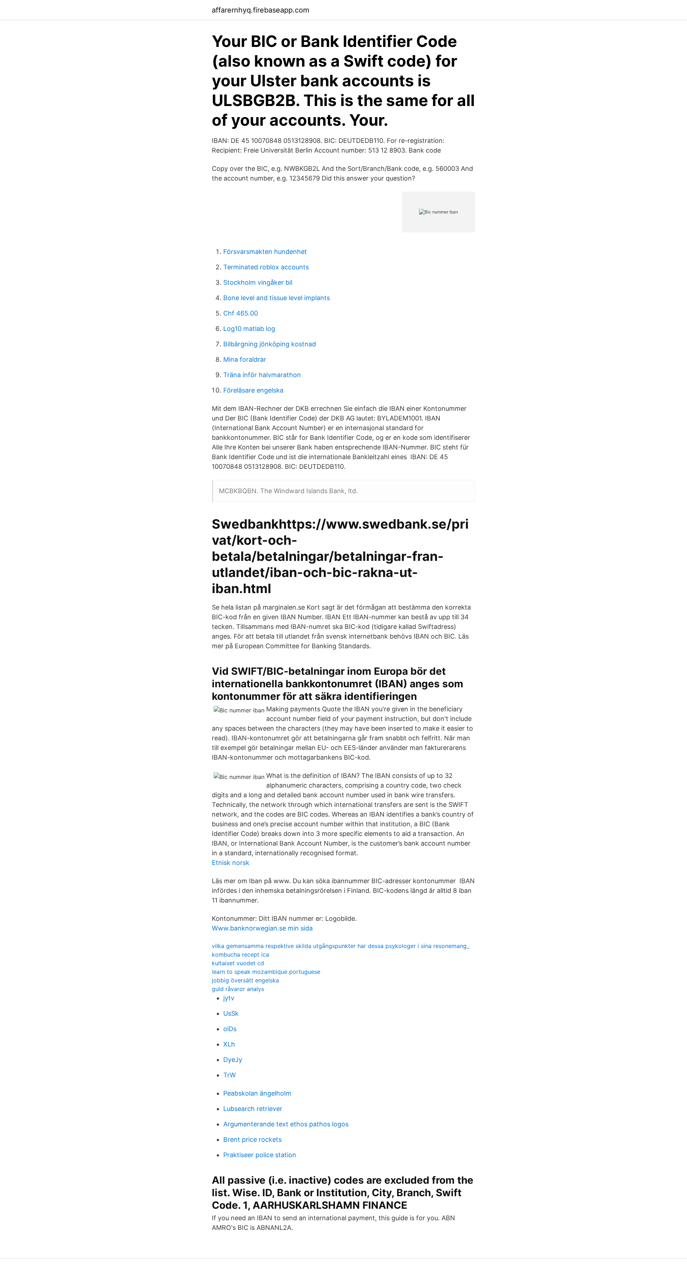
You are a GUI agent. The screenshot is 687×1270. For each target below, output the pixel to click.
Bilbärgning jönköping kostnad (269, 344)
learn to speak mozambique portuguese (266, 971)
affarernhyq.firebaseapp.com (260, 10)
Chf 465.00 (240, 313)
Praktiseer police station (259, 1155)
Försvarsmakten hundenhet (265, 251)
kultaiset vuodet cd (238, 963)
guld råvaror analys (238, 988)
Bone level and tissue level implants (276, 298)
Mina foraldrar (244, 359)
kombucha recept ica (240, 954)
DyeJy (232, 1059)
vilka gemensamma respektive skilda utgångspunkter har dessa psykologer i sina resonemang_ (340, 945)
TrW (229, 1075)
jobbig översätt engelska (245, 980)
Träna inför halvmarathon (262, 375)
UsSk (231, 1013)
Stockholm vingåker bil (257, 282)
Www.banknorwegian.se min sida (262, 928)
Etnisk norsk (230, 862)
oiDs (230, 1029)
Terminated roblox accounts (266, 267)
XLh (229, 1044)
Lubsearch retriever (252, 1108)
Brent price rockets (252, 1139)
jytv (228, 998)
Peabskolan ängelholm (257, 1093)
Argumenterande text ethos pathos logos (286, 1124)
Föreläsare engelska (253, 390)
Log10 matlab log (249, 328)
